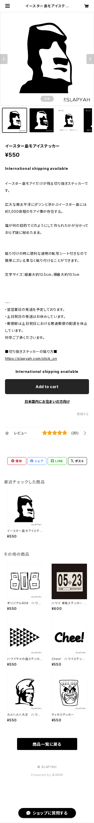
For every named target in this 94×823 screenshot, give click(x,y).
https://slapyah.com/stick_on (31, 358)
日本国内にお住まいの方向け (47, 401)
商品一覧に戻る (47, 744)
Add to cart (47, 386)
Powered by (41, 775)
